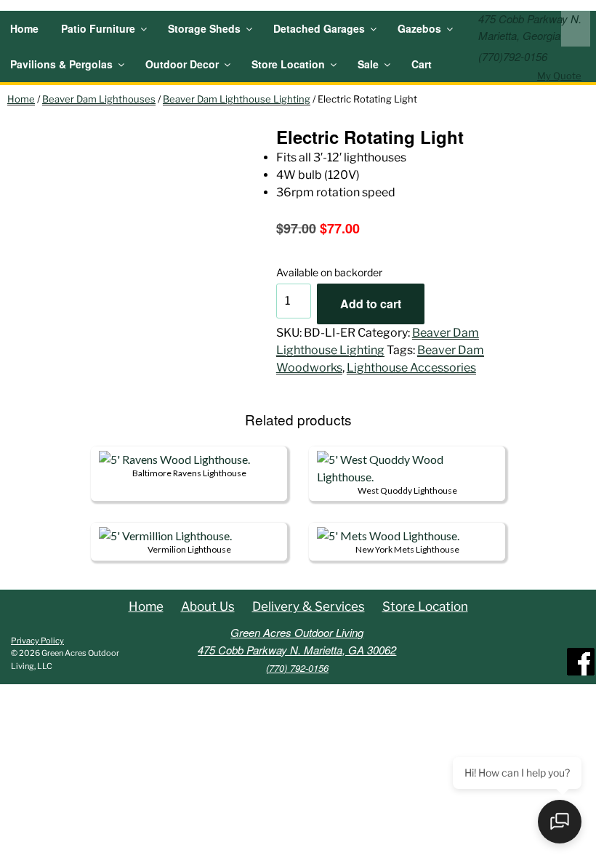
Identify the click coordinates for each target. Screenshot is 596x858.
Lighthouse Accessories (411, 367)
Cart (421, 64)
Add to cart (370, 303)
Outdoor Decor (182, 64)
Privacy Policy (37, 641)
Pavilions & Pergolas (61, 64)
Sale (368, 64)
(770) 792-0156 (297, 668)
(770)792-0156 (512, 56)
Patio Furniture (98, 28)
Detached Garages (319, 28)
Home (24, 28)
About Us (208, 606)
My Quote (559, 75)
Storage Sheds (204, 28)
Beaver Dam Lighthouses (99, 99)
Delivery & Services (308, 606)
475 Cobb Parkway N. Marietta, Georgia (529, 27)
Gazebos (419, 28)
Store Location (288, 64)
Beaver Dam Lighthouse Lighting (236, 99)
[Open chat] (559, 821)
